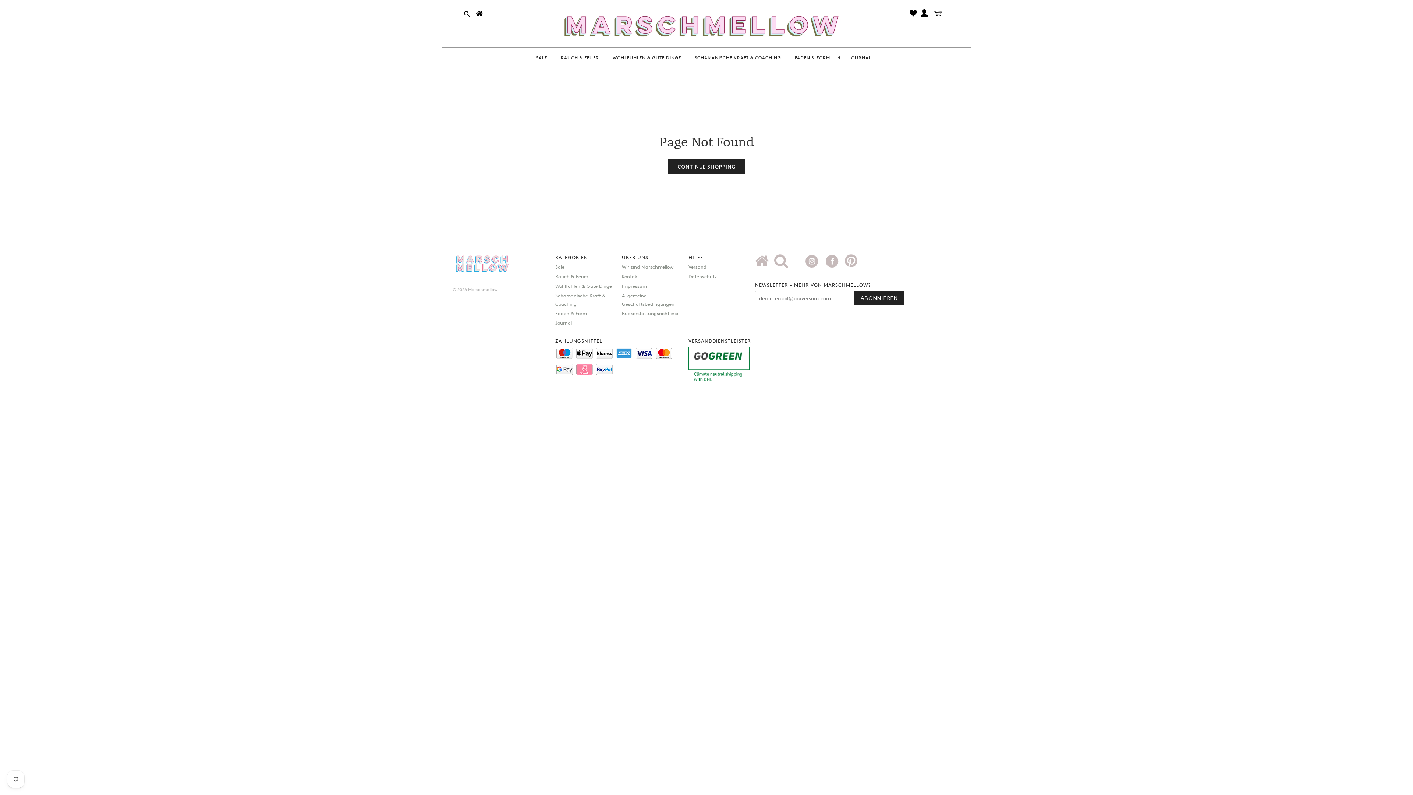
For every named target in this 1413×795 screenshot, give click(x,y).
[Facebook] (833, 260)
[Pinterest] (851, 263)
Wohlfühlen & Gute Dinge (583, 286)
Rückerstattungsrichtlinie (650, 313)
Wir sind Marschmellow (647, 267)
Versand (697, 267)
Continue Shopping (706, 167)
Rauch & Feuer (571, 276)
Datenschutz (702, 276)
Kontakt (630, 276)
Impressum (634, 286)
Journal (563, 323)
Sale (559, 267)
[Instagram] (812, 260)
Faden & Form (571, 313)
